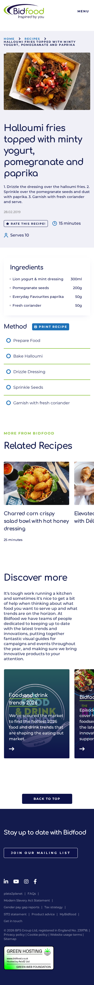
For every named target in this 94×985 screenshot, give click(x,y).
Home (9, 38)
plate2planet (13, 893)
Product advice (43, 914)
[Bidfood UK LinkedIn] (6, 882)
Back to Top (47, 799)
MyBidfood (68, 914)
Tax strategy (53, 907)
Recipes (32, 38)
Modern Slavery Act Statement (27, 900)
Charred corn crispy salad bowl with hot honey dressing (36, 521)
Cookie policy (37, 934)
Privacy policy (14, 934)
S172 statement (15, 914)
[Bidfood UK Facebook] (35, 882)
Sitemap (10, 939)
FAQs (32, 893)
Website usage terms (66, 934)
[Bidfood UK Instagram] (26, 882)
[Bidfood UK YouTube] (16, 882)
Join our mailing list (40, 853)
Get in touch (13, 921)
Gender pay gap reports (21, 907)
